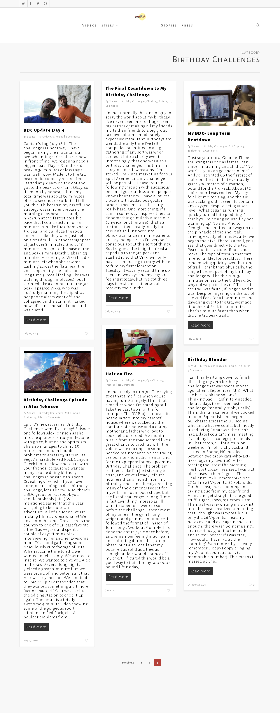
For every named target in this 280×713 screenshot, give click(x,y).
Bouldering (194, 150)
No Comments (126, 384)
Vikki (194, 366)
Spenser (32, 136)
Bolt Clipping (236, 146)
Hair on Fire (119, 374)
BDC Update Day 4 (44, 130)
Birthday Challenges (51, 136)
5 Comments (195, 370)
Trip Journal (244, 366)
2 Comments (73, 136)
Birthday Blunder (208, 359)
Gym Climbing (155, 380)
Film (40, 417)
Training (163, 101)
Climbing (152, 101)
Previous (128, 662)
